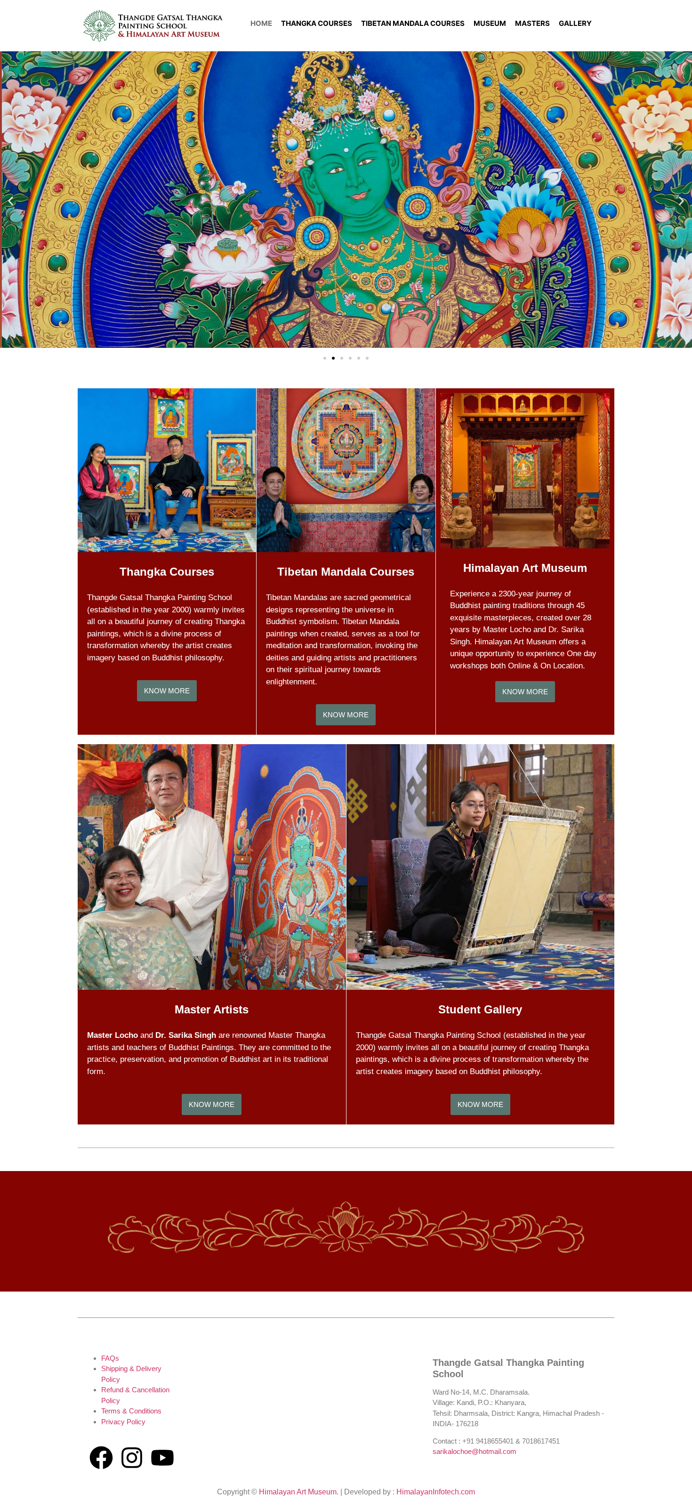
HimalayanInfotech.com (435, 1492)
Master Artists (212, 1009)
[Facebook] (101, 1457)
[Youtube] (162, 1457)
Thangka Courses (167, 571)
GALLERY (575, 23)
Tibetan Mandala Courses (345, 571)
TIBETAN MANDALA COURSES (413, 23)
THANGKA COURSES (316, 23)
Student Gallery (480, 1009)
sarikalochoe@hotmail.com (474, 1451)
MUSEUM (490, 23)
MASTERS (532, 23)
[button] (10, 201)
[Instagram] (132, 1457)
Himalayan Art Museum (525, 568)
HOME (261, 23)
